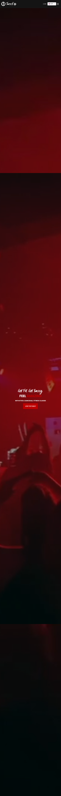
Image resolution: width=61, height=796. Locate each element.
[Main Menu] (58, 4)
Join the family (30, 406)
